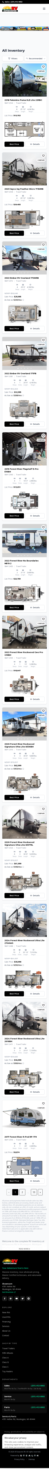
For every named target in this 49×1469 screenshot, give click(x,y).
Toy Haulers (7, 1371)
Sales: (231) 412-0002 (13, 2)
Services (5, 1326)
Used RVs (6, 1317)
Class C (5, 1367)
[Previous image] (4, 80)
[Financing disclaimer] (23, 300)
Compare (41, 71)
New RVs (6, 1312)
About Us (6, 1331)
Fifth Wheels (7, 1353)
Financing (6, 1321)
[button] (24, 130)
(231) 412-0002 (38, 1385)
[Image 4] (27, 95)
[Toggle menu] (44, 8)
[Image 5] (31, 95)
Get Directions (7, 1292)
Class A (5, 1357)
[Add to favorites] (43, 67)
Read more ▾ (24, 1249)
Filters (14, 58)
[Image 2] (21, 95)
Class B (5, 1362)
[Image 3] (24, 95)
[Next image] (44, 80)
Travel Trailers (8, 1348)
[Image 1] (18, 95)
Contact (5, 1335)
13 (34, 1192)
